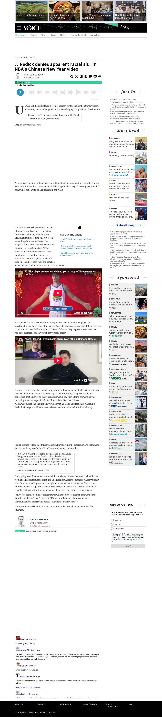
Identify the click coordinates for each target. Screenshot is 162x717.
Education (115, 138)
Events (109, 27)
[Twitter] (77, 76)
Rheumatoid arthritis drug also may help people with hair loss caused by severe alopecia (127, 238)
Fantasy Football (78, 35)
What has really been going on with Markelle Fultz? (76, 254)
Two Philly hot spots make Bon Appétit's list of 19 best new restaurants (127, 112)
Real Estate (116, 313)
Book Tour (115, 299)
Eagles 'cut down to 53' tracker (124, 99)
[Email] (95, 76)
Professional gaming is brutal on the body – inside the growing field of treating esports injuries (128, 107)
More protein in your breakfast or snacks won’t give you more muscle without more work (127, 265)
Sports (125, 27)
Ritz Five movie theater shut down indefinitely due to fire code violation (125, 117)
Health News (116, 166)
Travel (114, 327)
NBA (28, 82)
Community (116, 411)
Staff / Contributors (112, 705)
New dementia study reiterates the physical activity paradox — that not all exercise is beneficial (126, 259)
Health (77, 27)
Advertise (41, 704)
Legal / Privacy (90, 704)
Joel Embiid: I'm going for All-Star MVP (75, 240)
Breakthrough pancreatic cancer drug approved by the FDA (126, 232)
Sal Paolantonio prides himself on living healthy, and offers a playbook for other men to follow (128, 252)
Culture (93, 27)
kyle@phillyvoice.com (40, 526)
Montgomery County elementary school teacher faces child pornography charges (127, 122)
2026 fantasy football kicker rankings (127, 102)
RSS (130, 704)
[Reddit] (86, 76)
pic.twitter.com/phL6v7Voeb (65, 115)
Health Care (116, 453)
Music (113, 180)
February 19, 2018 (53, 119)
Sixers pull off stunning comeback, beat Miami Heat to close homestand (76, 247)
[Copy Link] (100, 76)
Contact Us (65, 704)
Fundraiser (116, 355)
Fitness (114, 285)
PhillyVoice (32, 28)
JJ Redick (52, 531)
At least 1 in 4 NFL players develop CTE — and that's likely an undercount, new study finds (128, 245)
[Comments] (90, 76)
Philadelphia (42, 531)
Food (113, 194)
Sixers (53, 35)
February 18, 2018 (43, 470)
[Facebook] (72, 76)
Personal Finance (118, 369)
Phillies (63, 35)
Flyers (43, 35)
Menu (19, 28)
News (60, 27)
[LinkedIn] (81, 76)
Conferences (116, 397)
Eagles (34, 35)
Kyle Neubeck (35, 74)
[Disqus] (58, 601)
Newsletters (95, 35)
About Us (19, 704)
